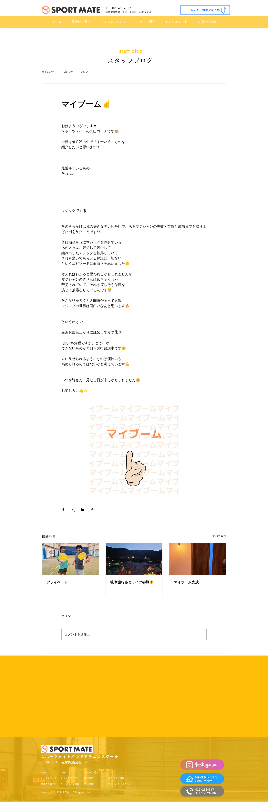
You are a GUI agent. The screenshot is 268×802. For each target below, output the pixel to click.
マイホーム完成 (186, 582)
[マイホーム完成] (197, 559)
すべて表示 (219, 535)
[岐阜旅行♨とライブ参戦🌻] (134, 559)
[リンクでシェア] (92, 510)
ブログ (84, 71)
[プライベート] (70, 559)
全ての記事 (48, 71)
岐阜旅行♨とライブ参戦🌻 (132, 582)
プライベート (57, 582)
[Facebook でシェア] (63, 510)
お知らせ (67, 71)
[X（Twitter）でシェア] (73, 510)
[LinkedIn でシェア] (82, 510)
